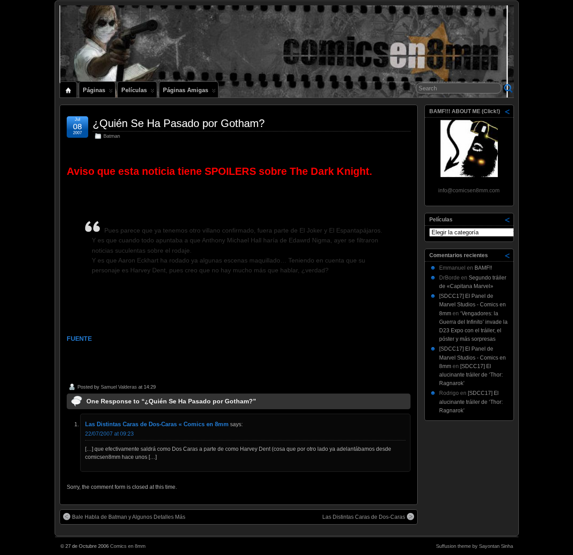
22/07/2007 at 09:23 (109, 434)
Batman (111, 136)
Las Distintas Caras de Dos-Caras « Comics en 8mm (157, 424)
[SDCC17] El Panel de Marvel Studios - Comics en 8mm (472, 304)
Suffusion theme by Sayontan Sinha (474, 546)
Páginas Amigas (185, 90)
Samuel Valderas (119, 387)
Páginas (94, 90)
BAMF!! (483, 268)
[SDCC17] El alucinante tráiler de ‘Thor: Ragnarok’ (471, 374)
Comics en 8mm (127, 546)
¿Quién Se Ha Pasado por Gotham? (179, 123)
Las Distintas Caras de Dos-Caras (363, 517)
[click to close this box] (507, 111)
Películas (134, 90)
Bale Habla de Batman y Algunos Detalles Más (128, 517)
